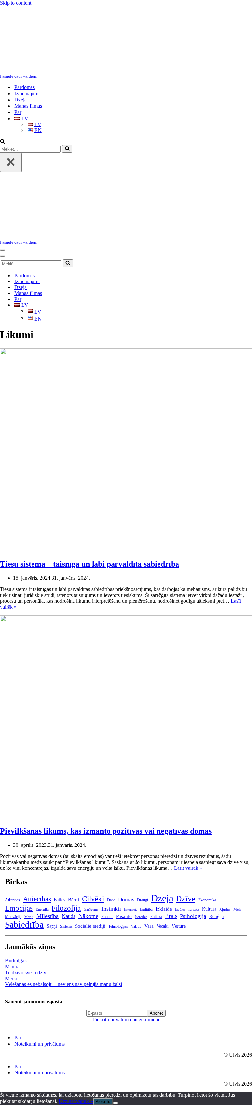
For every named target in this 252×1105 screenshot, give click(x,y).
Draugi (142, 900)
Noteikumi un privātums (39, 1044)
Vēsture (179, 926)
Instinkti (111, 908)
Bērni (73, 899)
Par (17, 112)
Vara (149, 926)
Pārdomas (24, 87)
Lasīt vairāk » (188, 868)
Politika (156, 916)
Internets (130, 909)
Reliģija (216, 916)
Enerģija (42, 909)
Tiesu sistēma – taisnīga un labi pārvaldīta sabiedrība (89, 564)
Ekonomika (207, 900)
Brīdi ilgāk (16, 960)
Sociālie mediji (90, 926)
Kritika (193, 909)
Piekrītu (102, 1101)
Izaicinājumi (27, 93)
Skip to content (15, 3)
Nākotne (88, 916)
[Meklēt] (2, 142)
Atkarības (12, 900)
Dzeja (20, 99)
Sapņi (52, 926)
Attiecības (37, 899)
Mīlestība (47, 916)
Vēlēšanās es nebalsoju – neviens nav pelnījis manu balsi (63, 984)
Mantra (12, 966)
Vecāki (163, 926)
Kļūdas (224, 909)
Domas (126, 899)
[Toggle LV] (115, 305)
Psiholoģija (193, 916)
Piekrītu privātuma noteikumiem (126, 1019)
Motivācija (13, 916)
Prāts (171, 916)
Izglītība (146, 909)
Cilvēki (93, 898)
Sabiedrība (24, 925)
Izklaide (164, 909)
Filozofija (66, 908)
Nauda (68, 916)
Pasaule (124, 916)
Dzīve (185, 898)
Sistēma (66, 926)
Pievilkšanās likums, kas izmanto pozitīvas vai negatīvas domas (106, 831)
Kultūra (209, 909)
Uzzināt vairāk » (76, 1101)
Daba (111, 900)
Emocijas (19, 908)
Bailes (59, 899)
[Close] (11, 162)
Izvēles (180, 909)
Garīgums (91, 909)
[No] (115, 1103)
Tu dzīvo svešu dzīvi (26, 972)
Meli (237, 909)
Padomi (107, 916)
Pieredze (141, 917)
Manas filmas (28, 106)
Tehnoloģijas (118, 926)
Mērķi (28, 917)
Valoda (136, 926)
